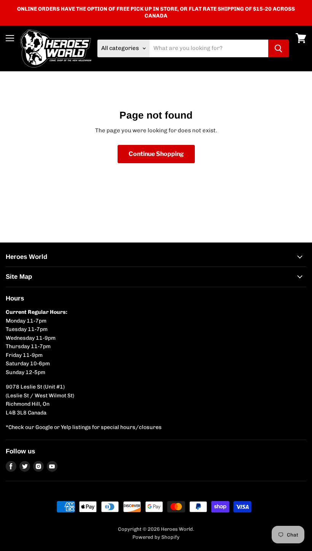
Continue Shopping (156, 153)
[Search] (278, 48)
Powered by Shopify (156, 537)
